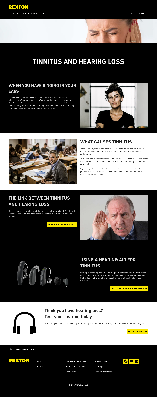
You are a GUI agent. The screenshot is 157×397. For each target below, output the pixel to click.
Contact (40, 366)
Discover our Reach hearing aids (129, 288)
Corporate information (76, 361)
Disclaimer (71, 371)
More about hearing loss (61, 224)
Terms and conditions (75, 366)
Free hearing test (137, 331)
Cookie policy (101, 366)
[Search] (122, 13)
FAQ (39, 361)
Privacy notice (101, 361)
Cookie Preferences (103, 371)
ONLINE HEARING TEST (33, 13)
